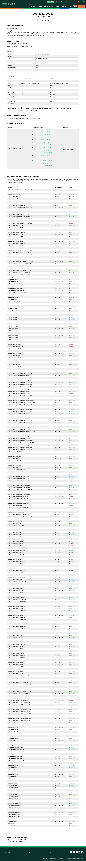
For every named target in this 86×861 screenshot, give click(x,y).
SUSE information (13, 41)
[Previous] (39, 20)
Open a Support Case (9, 858)
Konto (68, 1)
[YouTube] (71, 852)
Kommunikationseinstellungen (45, 852)
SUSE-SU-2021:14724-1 (14, 118)
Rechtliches (22, 852)
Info (38, 852)
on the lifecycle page (17, 182)
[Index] (44, 20)
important (26, 46)
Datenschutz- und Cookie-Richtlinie (71, 858)
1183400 (20, 110)
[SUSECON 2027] (50, 2)
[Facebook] (74, 852)
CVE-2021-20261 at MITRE (13, 28)
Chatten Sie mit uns (60, 852)
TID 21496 (63, 108)
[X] (77, 852)
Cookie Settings (61, 858)
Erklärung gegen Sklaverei (31, 852)
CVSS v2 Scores (10, 51)
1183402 (34, 110)
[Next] (47, 20)
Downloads (81, 6)
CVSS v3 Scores (10, 76)
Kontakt (75, 6)
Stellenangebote (16, 852)
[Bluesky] (82, 852)
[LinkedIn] (79, 852)
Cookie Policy (80, 858)
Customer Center (61, 1)
